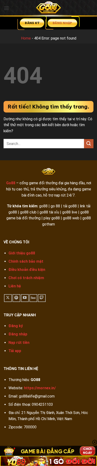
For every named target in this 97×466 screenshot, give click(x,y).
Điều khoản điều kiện (26, 269)
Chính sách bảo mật (25, 261)
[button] (6, 8)
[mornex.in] (48, 8)
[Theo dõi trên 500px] (33, 298)
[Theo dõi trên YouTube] (25, 298)
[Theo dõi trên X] (8, 298)
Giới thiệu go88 (21, 253)
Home (26, 38)
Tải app (14, 351)
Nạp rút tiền (18, 342)
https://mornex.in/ (40, 388)
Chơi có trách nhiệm (26, 278)
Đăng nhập (17, 334)
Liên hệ (14, 286)
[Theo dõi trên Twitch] (42, 298)
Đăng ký (15, 326)
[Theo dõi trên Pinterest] (16, 298)
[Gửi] (88, 143)
